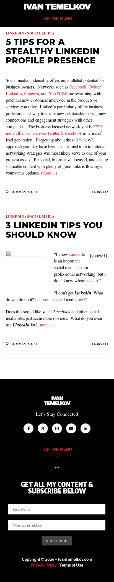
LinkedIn (14, 93)
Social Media (41, 33)
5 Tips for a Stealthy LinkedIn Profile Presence (53, 51)
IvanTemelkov (57, 401)
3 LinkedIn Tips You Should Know (54, 230)
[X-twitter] (43, 428)
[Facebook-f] (28, 428)
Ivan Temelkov (57, 6)
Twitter (94, 87)
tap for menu (57, 18)
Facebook (77, 87)
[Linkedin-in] (85, 428)
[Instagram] (57, 428)
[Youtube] (71, 428)
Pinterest (31, 93)
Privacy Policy (44, 565)
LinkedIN (15, 33)
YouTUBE (58, 93)
